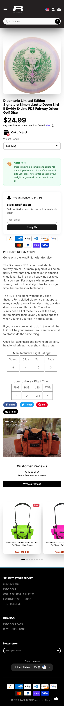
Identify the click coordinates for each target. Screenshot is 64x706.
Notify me (32, 227)
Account (53, 9)
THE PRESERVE (12, 603)
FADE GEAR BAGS (13, 624)
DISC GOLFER (11, 584)
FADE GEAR (9, 589)
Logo (18, 9)
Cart (59, 9)
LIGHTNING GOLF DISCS (17, 599)
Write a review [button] (32, 483)
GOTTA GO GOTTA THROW (18, 594)
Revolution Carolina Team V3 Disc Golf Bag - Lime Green (22, 528)
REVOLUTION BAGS (14, 629)
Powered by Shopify (42, 700)
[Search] (57, 21)
